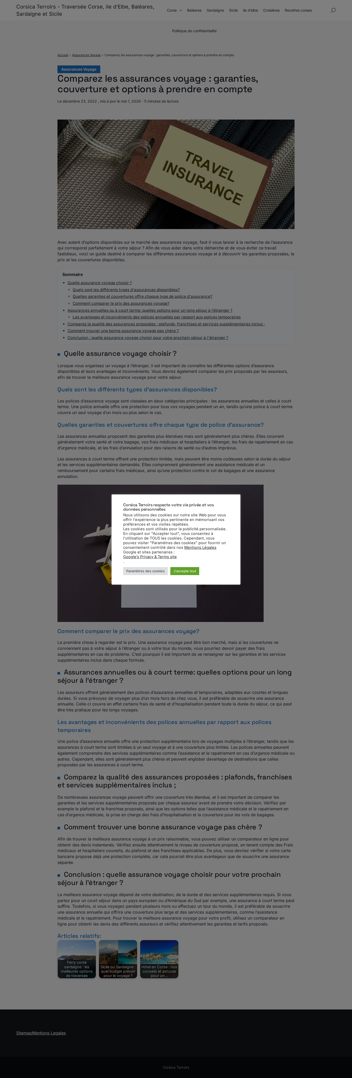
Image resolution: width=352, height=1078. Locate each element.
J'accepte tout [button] (184, 571)
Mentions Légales (200, 547)
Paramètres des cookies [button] (145, 571)
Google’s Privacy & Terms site (150, 556)
